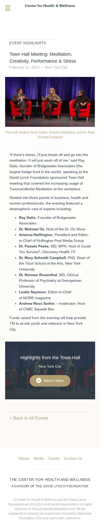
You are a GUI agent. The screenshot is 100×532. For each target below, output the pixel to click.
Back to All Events (30, 418)
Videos (23, 458)
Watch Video (51, 381)
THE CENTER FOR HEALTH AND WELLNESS (50, 483)
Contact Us (73, 458)
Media (39, 458)
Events (53, 458)
